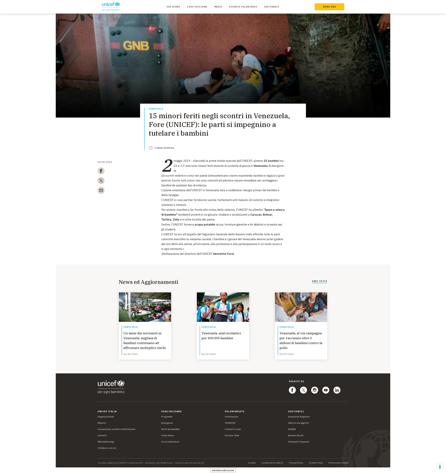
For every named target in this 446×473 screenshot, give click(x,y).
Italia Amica (167, 435)
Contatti (102, 435)
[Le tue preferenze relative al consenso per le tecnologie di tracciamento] (440, 467)
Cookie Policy (316, 463)
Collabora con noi (107, 448)
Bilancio (102, 423)
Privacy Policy (296, 463)
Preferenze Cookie (338, 463)
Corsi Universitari (170, 441)
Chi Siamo (173, 6)
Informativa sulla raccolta (223, 470)
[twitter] (101, 181)
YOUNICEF (230, 423)
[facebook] (101, 171)
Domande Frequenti (298, 441)
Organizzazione (106, 416)
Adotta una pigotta (298, 423)
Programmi (166, 416)
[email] (101, 191)
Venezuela (156, 109)
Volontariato (232, 416)
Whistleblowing (106, 441)
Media (218, 6)
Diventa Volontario (243, 6)
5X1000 (292, 429)
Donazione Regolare (299, 416)
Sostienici (271, 6)
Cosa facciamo (197, 6)
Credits (252, 463)
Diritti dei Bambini (170, 429)
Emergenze (167, 423)
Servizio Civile (232, 435)
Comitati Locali (233, 429)
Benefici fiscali (295, 435)
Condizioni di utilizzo (272, 463)
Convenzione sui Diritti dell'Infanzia (116, 429)
